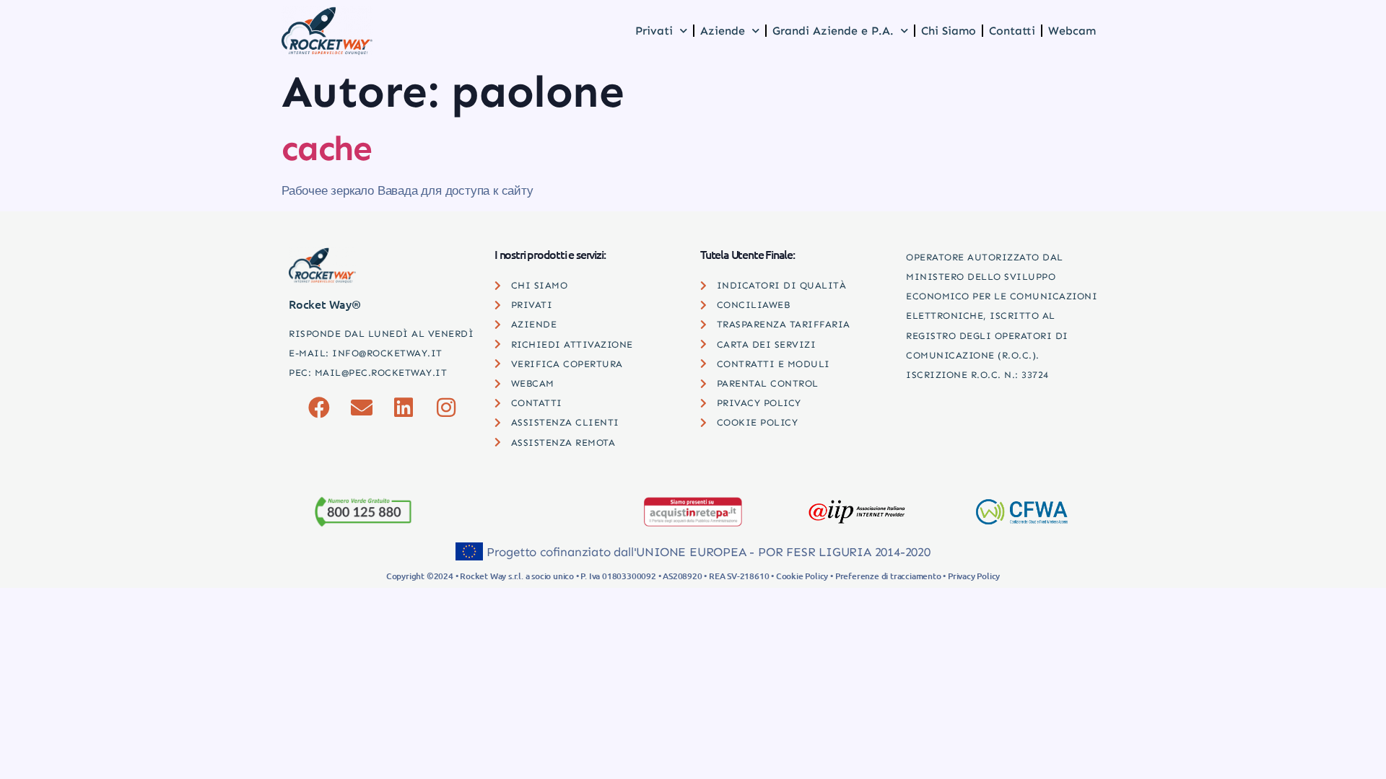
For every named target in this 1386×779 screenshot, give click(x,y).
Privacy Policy (974, 576)
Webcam (1072, 31)
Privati (654, 31)
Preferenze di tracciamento (888, 576)
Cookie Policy (802, 576)
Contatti (1012, 31)
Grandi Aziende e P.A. (833, 31)
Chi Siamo (948, 31)
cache (327, 149)
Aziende (722, 31)
